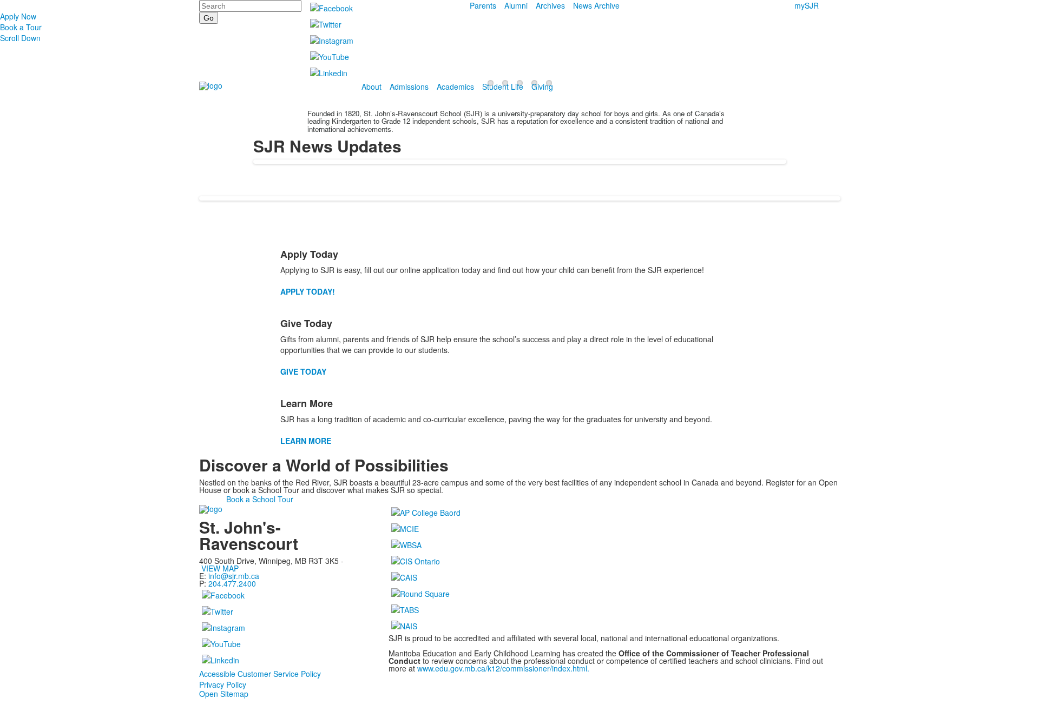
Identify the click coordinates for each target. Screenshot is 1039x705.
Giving (542, 86)
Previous (12, 352)
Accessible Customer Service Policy (260, 673)
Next (1026, 352)
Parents (483, 5)
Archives (550, 5)
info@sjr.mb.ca (233, 575)
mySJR (806, 5)
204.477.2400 (232, 583)
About (371, 86)
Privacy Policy (222, 684)
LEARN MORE (305, 440)
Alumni (516, 5)
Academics (455, 86)
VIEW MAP (220, 568)
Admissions (409, 86)
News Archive (596, 5)
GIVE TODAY (303, 371)
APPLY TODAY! (307, 291)
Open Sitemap (223, 693)
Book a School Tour (259, 499)
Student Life (502, 86)
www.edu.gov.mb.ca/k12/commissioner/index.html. (503, 668)
